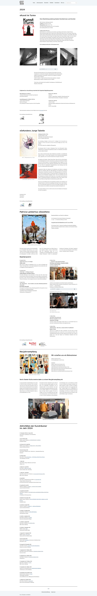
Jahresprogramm (39, 2)
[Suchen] (76, 3)
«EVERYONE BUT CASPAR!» (35, 440)
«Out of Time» (27, 534)
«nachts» (30, 562)
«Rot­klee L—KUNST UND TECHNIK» (34, 486)
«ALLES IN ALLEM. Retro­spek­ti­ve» (33, 545)
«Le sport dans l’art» (38, 479)
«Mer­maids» (27, 540)
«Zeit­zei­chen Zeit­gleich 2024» (38, 551)
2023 (48, 588)
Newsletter (46, 2)
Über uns (62, 2)
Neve (20, 594)
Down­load (41, 110)
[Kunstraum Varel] (22, 3)
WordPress (28, 594)
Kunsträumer (57, 2)
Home (34, 2)
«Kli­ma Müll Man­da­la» (33, 511)
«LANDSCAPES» (32, 523)
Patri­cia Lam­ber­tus (27, 248)
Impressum (53, 592)
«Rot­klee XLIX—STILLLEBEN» (35, 445)
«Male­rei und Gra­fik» (27, 468)
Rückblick (51, 2)
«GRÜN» (30, 517)
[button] (30, 408)
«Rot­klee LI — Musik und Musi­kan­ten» (34, 506)
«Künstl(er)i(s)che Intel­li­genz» (36, 568)
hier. (40, 482)
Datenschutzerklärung (46, 592)
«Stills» (26, 528)
